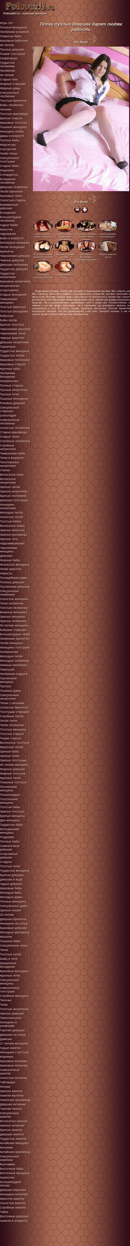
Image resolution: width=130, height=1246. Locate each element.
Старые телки (9, 436)
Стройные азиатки (13, 1207)
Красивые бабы (11, 888)
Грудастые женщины (14, 351)
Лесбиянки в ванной (14, 32)
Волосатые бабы (12, 474)
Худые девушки (11, 884)
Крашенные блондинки (8, 964)
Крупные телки (10, 778)
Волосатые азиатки (13, 1121)
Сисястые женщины (14, 599)
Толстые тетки (10, 866)
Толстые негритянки (14, 1009)
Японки (5, 1086)
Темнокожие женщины (8, 300)
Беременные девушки (9, 206)
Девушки (6, 556)
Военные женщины (13, 612)
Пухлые (5, 686)
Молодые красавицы (15, 932)
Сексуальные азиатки (9, 1114)
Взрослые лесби (11, 747)
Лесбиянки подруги (13, 674)
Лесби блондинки (12, 247)
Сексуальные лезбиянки (9, 592)
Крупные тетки (10, 975)
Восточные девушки (14, 1216)
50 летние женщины (14, 625)
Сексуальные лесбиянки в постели (43, 276)
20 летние (7, 914)
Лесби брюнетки (11, 191)
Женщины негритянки (8, 506)
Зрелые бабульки (12, 530)
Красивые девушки (13, 928)
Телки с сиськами (12, 703)
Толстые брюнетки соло (65, 276)
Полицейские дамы (13, 578)
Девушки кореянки (13, 1190)
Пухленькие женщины (8, 680)
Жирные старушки (13, 84)
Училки (5, 470)
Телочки (5, 1000)
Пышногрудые (10, 794)
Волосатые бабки (12, 526)
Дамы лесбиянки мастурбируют (108, 235)
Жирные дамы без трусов (108, 255)
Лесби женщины (11, 643)
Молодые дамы (11, 897)
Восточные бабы (12, 1168)
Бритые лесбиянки (13, 496)
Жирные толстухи (12, 773)
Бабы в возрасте (12, 238)
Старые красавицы (13, 432)
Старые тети (9, 79)
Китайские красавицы (15, 1152)
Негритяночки (9, 286)
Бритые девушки (12, 875)
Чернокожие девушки (15, 256)
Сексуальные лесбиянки (9, 94)
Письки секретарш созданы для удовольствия (64, 236)
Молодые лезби (11, 656)
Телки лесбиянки (12, 725)
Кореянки (6, 1056)
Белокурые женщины (15, 242)
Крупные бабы (10, 368)
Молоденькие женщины (9, 830)
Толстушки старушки (14, 712)
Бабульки (6, 316)
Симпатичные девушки (9, 847)
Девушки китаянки (13, 1104)
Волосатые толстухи (14, 742)
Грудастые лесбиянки (7, 64)
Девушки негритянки (14, 342)
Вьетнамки (7, 1164)
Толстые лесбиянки (14, 608)
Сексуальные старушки (9, 409)
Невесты (6, 573)
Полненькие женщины (8, 788)
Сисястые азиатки (13, 1203)
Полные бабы (9, 841)
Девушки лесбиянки (14, 264)
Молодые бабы (11, 892)
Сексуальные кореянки (9, 1158)
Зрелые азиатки (11, 1091)
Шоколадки (8, 415)
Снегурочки (8, 149)
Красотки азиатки (12, 1198)
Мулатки (6, 936)
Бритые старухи (11, 118)
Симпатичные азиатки (9, 1071)
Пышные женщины (13, 127)
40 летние (7, 45)
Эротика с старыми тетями (65, 255)
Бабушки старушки (13, 630)
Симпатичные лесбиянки (9, 421)
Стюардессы (9, 174)
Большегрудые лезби (15, 634)
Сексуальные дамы (14, 906)
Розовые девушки (12, 403)
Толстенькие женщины (9, 800)
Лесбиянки (7, 70)
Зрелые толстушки (13, 760)
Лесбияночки (9, 652)
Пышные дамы (10, 690)
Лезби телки (8, 153)
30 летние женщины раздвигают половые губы (43, 257)
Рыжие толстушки (12, 54)
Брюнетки (7, 251)
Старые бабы (9, 166)
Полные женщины (13, 901)
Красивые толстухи (13, 122)
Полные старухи (11, 385)
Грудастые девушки (14, 269)
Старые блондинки (13, 294)
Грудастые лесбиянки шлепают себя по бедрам (86, 236)
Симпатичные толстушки (9, 989)
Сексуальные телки (14, 945)
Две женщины (10, 820)
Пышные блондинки (14, 398)
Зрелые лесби (10, 487)
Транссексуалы (11, 1018)
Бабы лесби (8, 320)
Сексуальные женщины (9, 981)
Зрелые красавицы (13, 534)
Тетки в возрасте (12, 458)
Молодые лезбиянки (14, 660)
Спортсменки (9, 290)
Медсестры (8, 144)
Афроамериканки (12, 543)
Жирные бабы (10, 560)
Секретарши (8, 58)
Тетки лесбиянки (11, 603)
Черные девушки (12, 260)
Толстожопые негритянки (9, 464)
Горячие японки (11, 1108)
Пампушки (7, 669)
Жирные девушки (12, 769)
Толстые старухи (12, 734)
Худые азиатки (10, 1048)
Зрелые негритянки (13, 491)
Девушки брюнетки (13, 919)
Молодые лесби (11, 512)
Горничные (7, 346)
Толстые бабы (10, 807)
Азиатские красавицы (15, 1100)
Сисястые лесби (11, 517)
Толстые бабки (10, 521)
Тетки (4, 1004)
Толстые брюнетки (13, 100)
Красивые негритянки (15, 281)
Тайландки (7, 1082)
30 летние (7, 75)
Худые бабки (9, 225)
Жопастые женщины (14, 564)
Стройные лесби (12, 716)
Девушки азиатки (12, 1134)
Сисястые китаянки (13, 1078)
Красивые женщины (14, 971)
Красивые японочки (14, 1065)
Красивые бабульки (14, 40)
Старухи (6, 862)
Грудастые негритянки (8, 275)
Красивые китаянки (13, 1061)
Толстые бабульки (13, 307)
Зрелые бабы (9, 751)
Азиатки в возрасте (13, 1220)
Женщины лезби (12, 131)
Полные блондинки (13, 27)
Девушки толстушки (14, 500)
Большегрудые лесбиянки (10, 218)
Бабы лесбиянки (11, 105)
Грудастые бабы (11, 824)
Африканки (8, 234)
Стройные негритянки (8, 447)
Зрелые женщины (12, 616)
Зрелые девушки (12, 1013)
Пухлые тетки (9, 394)
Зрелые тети (9, 539)
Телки (4, 950)
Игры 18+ (6, 23)
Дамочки (6, 1039)
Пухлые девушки (12, 49)
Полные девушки (12, 582)
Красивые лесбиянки (15, 360)
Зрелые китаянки (12, 1125)
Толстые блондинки (14, 311)
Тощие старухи (10, 738)
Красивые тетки (11, 196)
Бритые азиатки (11, 1130)
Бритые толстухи (12, 324)
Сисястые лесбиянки (15, 428)
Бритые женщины (12, 816)
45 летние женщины (14, 764)
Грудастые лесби (12, 355)
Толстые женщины (13, 729)
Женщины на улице (14, 923)
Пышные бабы (10, 941)
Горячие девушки (12, 1030)
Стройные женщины (14, 996)
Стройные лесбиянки (15, 441)
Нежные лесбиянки (13, 665)
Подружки (7, 837)
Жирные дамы (10, 88)
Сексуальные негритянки (9, 696)
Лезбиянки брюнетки (14, 638)
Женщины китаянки (14, 1194)
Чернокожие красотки (15, 329)
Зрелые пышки (10, 910)
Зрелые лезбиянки (13, 621)
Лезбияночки (9, 381)
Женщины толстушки (15, 647)
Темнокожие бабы (12, 453)
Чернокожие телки (13, 333)
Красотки (6, 229)
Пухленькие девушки (15, 586)
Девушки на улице (13, 1034)
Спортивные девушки (9, 855)
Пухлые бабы (9, 140)
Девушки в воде (11, 879)
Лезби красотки (11, 569)
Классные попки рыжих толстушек (43, 235)
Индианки (7, 170)
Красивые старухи (13, 364)
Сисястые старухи (13, 200)
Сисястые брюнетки (14, 707)
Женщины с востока (14, 1052)
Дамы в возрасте (12, 136)
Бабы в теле (8, 958)
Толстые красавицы (14, 114)
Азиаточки (7, 1177)
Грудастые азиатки (13, 1138)
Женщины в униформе (8, 1024)
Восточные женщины (15, 1173)
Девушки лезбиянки (14, 187)
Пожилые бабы (10, 36)
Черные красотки (12, 338)
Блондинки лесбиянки (8, 180)
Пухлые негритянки (14, 390)
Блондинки (8, 212)
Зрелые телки (9, 756)
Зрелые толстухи (12, 811)
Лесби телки (8, 720)
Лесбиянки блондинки (7, 374)
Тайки (4, 1212)
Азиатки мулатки (12, 1095)
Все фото (81, 41)
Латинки (6, 109)
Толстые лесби (10, 954)
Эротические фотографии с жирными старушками (86, 257)
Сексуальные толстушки (9, 159)
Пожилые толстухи (13, 782)
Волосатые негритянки (8, 480)
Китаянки (6, 1147)
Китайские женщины (14, 1143)
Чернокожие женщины (8, 549)
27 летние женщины (14, 1043)
